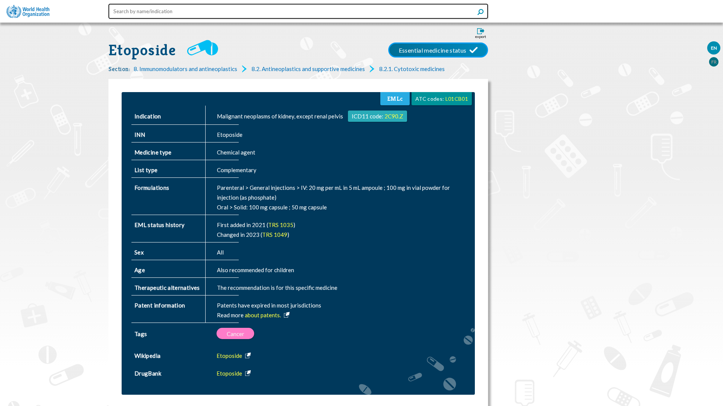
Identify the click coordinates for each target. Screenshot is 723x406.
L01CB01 (456, 98)
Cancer (235, 333)
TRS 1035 (280, 224)
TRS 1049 (274, 234)
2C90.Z (393, 116)
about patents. (263, 315)
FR (714, 62)
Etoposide (142, 50)
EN (714, 48)
